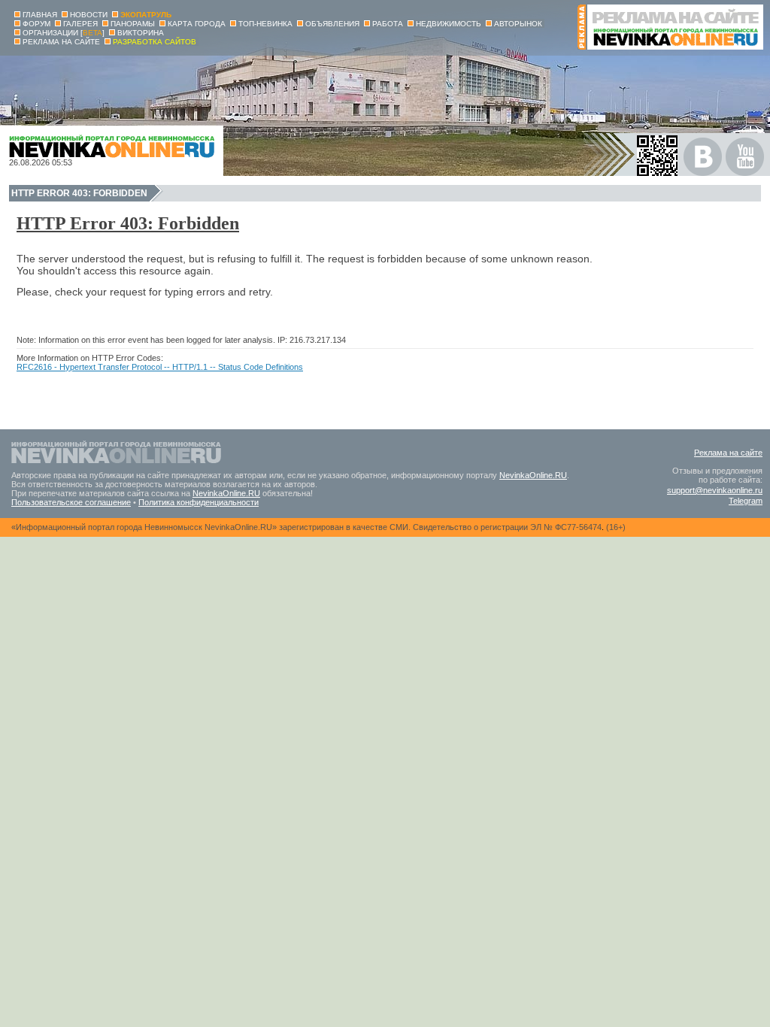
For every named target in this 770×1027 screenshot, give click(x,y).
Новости (89, 15)
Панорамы (133, 24)
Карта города (197, 24)
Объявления (332, 24)
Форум (36, 24)
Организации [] (64, 33)
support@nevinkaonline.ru (714, 490)
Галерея (80, 24)
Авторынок (518, 24)
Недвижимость (448, 24)
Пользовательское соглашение (71, 502)
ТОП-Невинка (265, 24)
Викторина (140, 33)
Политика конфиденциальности (198, 502)
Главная (40, 15)
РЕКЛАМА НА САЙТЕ (61, 42)
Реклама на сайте (728, 452)
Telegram (745, 500)
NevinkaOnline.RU (533, 475)
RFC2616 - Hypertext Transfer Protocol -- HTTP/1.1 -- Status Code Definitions (160, 366)
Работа (387, 24)
